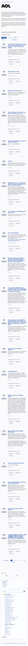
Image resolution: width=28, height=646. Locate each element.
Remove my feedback (22, 643)
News (14, 125)
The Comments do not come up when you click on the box (16, 112)
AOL (6, 637)
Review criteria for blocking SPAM (15, 395)
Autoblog (6, 628)
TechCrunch (7, 634)
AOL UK (6, 621)
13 (24, 560)
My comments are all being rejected (15, 509)
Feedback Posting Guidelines (11, 643)
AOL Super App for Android (10, 618)
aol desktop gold (12, 371)
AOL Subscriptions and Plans (10, 617)
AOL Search (7, 613)
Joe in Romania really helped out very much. (17, 212)
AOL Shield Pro (7, 615)
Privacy (17, 643)
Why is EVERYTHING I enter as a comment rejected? (17, 482)
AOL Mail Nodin (8, 610)
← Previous (5, 560)
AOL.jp (6, 625)
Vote (4, 47)
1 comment (9, 380)
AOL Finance (7, 603)
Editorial (14, 75)
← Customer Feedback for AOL (6, 2)
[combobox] (13, 591)
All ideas (4, 582)
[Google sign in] (6, 575)
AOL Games (7, 604)
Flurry (6, 633)
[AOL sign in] (17, 575)
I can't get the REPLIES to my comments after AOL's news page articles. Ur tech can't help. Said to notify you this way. (17, 289)
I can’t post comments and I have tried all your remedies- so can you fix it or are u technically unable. (17, 45)
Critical (12, 64)
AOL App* (7, 598)
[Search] (24, 591)
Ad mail (10, 161)
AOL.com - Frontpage (9, 624)
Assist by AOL (7, 627)
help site (23, 20)
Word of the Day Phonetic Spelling (15, 349)
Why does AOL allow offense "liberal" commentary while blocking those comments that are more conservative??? (16, 259)
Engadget (6, 631)
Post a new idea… (6, 580)
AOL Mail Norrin (8, 611)
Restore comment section (15, 91)
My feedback (14, 39)
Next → (14, 562)
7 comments (10, 467)
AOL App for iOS (8, 597)
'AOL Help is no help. (13, 71)
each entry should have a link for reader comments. (17, 141)
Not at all (11, 62)
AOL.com (6, 623)
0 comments (10, 56)
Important (18, 62)
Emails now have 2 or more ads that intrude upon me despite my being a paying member (17, 184)
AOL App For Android (9, 595)
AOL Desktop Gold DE (9, 601)
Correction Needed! (13, 233)
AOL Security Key (8, 614)
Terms (5, 643)
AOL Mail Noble (8, 608)
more (9, 413)
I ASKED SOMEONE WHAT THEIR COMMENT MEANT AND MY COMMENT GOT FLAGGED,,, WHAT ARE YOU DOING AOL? (17, 536)
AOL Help (6, 605)
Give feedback (8, 594)
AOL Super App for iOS (9, 620)
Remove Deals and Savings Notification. (15, 431)
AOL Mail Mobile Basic (9, 607)
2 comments (10, 75)
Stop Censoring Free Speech (16, 463)
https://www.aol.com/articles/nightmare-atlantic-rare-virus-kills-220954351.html (17, 240)
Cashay (6, 630)
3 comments (10, 217)
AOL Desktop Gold (8, 600)
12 (21, 560)
